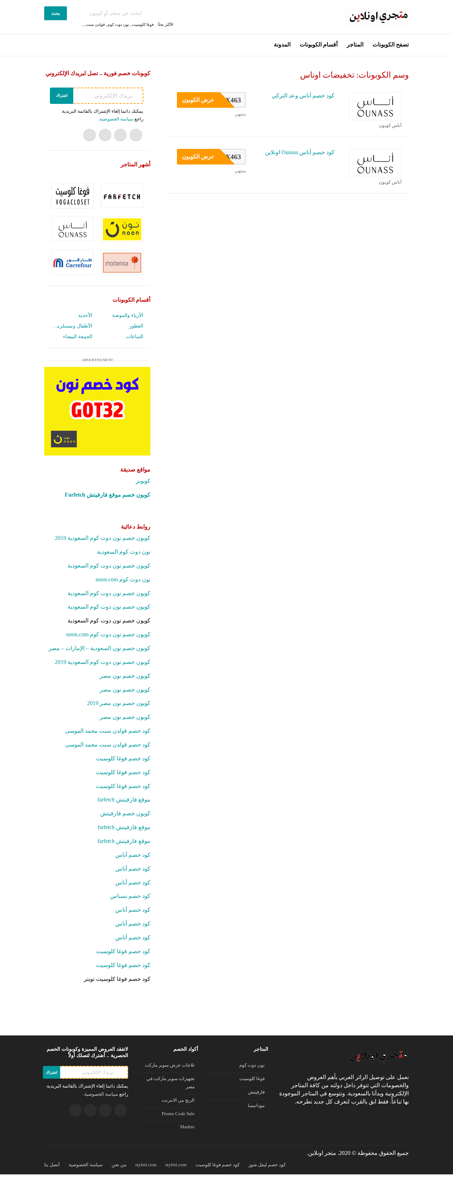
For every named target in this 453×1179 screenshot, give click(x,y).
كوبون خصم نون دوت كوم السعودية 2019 (102, 538)
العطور (136, 326)
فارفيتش (256, 1092)
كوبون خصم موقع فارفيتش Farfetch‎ (107, 495)
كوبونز (143, 481)
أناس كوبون (390, 125)
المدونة (282, 44)
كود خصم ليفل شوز (267, 1164)
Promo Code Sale (178, 1113)
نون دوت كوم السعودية (123, 552)
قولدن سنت (95, 24)
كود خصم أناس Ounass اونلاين (299, 152)
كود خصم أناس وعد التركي (303, 96)
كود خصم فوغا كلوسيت (123, 758)
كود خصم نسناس (130, 896)
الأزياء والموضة (127, 315)
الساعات (134, 336)
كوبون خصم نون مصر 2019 (118, 703)
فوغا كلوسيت (143, 24)
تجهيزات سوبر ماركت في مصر (171, 1082)
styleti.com (145, 1164)
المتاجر (355, 44)
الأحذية (85, 315)
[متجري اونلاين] (377, 16)
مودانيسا (256, 1105)
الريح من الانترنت (178, 1100)
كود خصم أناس (132, 855)
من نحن (118, 1164)
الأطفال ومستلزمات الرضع (71, 326)
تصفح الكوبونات (391, 44)
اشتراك (62, 95)
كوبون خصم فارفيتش (125, 813)
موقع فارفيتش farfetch (124, 800)
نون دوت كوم (118, 24)
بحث (55, 13)
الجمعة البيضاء (77, 336)
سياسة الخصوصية (116, 119)
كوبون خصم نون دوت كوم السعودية (109, 566)
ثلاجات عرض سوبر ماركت (170, 1065)
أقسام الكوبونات (319, 44)
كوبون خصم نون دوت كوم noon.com (108, 634)
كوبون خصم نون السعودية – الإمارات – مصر (99, 648)
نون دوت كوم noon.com (123, 579)
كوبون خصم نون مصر (125, 676)
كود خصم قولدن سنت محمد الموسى (107, 731)
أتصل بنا (52, 1164)
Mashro (187, 1126)
